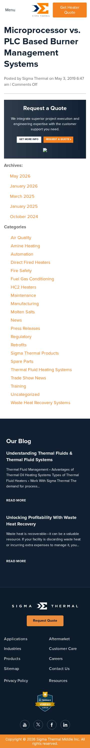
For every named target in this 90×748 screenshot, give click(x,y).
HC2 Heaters (23, 287)
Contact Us (59, 668)
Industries (12, 648)
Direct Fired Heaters (30, 262)
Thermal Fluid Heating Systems (41, 369)
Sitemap (11, 668)
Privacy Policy (16, 680)
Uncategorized (25, 394)
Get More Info (28, 139)
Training (18, 386)
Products (12, 658)
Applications (15, 638)
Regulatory (21, 336)
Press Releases (25, 328)
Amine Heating (25, 246)
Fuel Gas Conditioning (32, 279)
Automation (22, 254)
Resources (58, 680)
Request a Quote (57, 139)
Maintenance (23, 295)
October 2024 (24, 216)
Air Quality (21, 237)
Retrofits (18, 345)
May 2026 (20, 176)
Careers (55, 658)
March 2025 (22, 196)
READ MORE (21, 500)
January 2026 (24, 186)
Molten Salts (23, 312)
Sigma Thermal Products (35, 353)
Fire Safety (21, 270)
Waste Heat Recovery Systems (40, 402)
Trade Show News (28, 378)
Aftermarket (59, 638)
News (16, 320)
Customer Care (63, 648)
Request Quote (45, 620)
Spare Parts (22, 361)
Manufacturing (25, 303)
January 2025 (24, 206)
